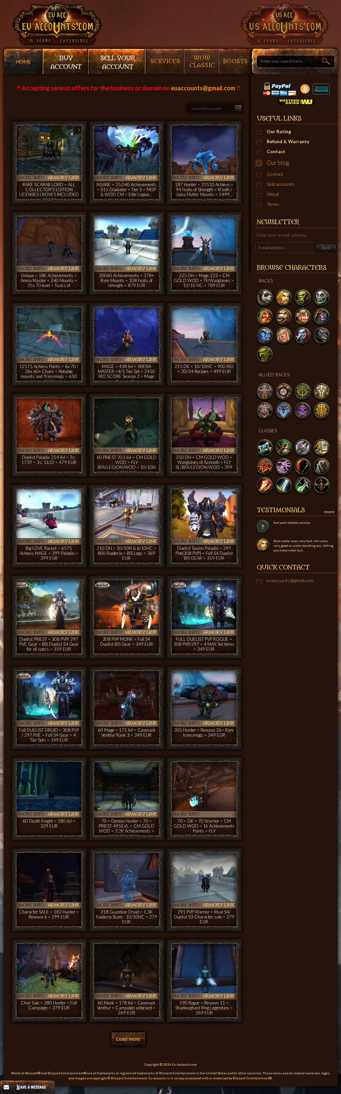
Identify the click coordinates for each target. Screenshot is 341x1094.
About (273, 194)
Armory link (63, 178)
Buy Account (66, 63)
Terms (273, 204)
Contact (276, 151)
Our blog (278, 162)
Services (165, 61)
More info (31, 178)
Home (23, 62)
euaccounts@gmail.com (290, 580)
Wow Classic (202, 62)
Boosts (235, 61)
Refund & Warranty (288, 141)
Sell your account (117, 63)
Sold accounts (280, 184)
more (329, 511)
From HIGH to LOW (206, 109)
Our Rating (279, 131)
